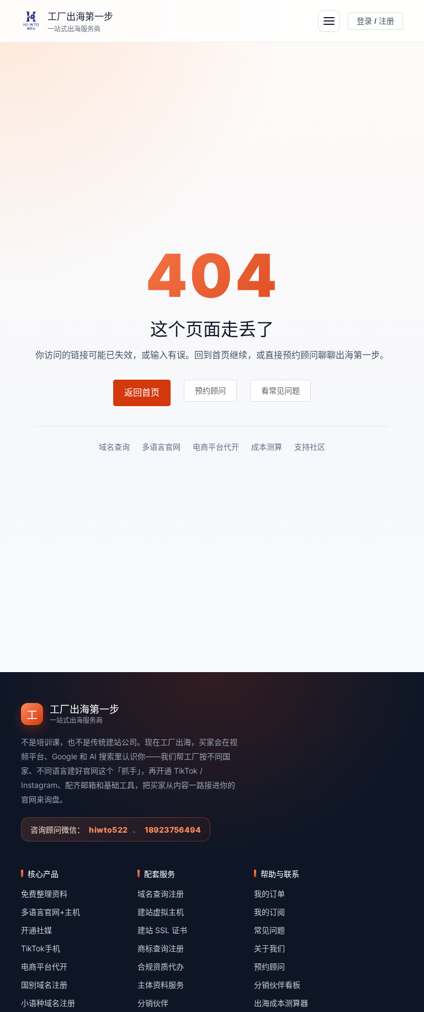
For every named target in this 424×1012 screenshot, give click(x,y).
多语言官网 (161, 446)
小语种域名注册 (48, 1003)
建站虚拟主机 (160, 912)
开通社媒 (36, 930)
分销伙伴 (152, 1003)
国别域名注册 (44, 984)
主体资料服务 (160, 984)
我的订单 (269, 893)
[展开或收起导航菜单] (329, 21)
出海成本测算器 (281, 1003)
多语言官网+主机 (50, 912)
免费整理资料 (44, 893)
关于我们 (269, 948)
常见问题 (269, 930)
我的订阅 (269, 912)
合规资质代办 (160, 966)
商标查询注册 (160, 948)
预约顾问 (269, 966)
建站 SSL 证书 (162, 930)
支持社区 (309, 446)
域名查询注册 (160, 893)
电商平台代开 (216, 446)
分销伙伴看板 (277, 984)
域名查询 (114, 446)
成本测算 (266, 446)
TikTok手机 (40, 948)
